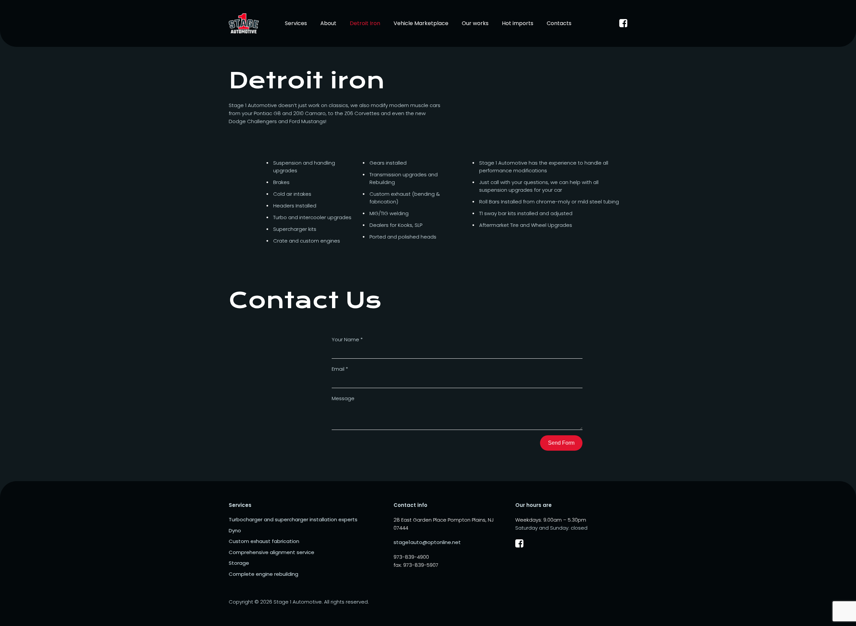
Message (343, 398)
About (328, 23)
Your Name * (347, 339)
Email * (340, 368)
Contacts (559, 23)
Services (296, 23)
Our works (475, 23)
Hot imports (517, 23)
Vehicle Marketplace (421, 23)
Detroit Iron (365, 23)
